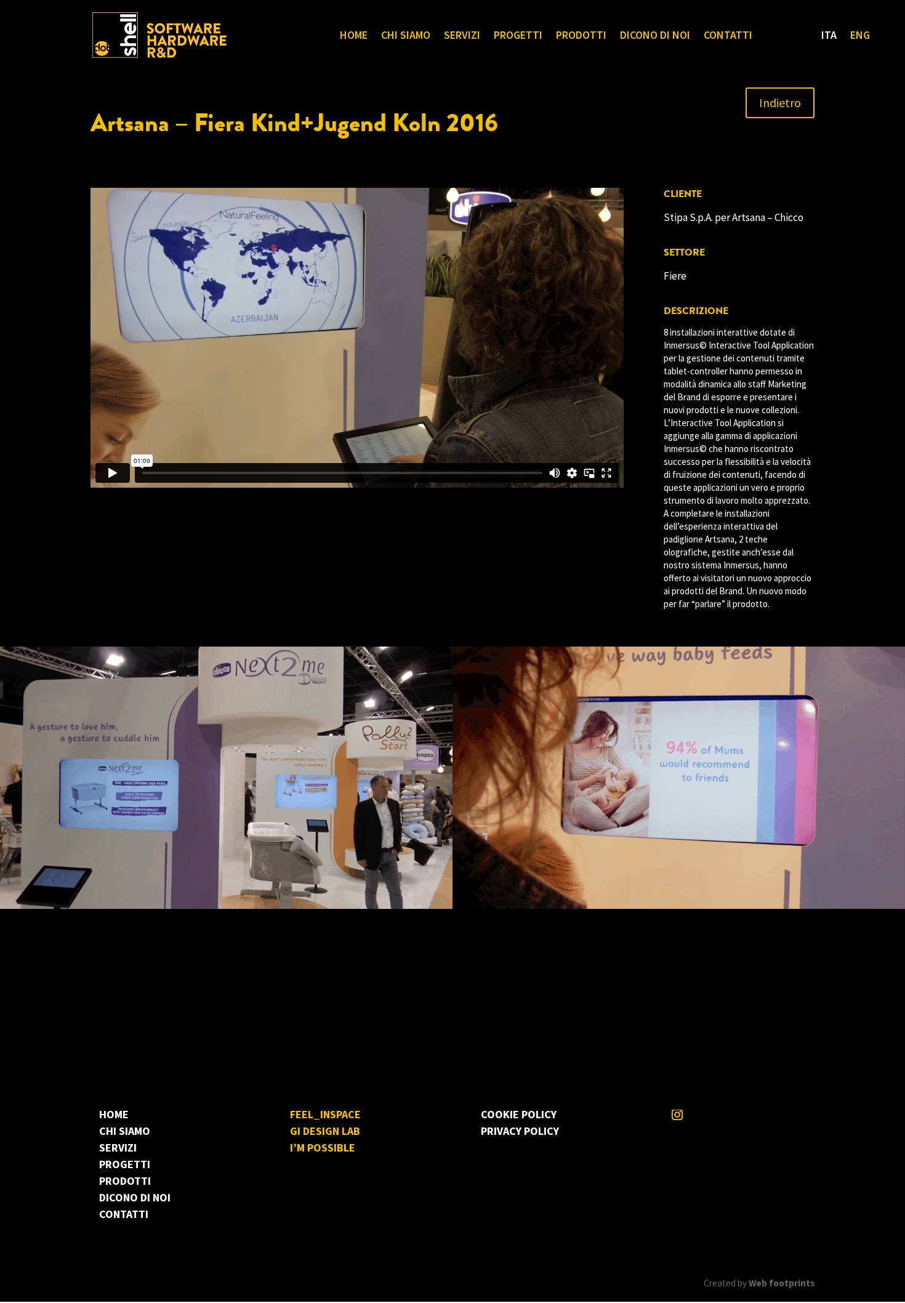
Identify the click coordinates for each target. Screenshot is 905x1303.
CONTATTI (728, 36)
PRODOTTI (581, 36)
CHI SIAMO (405, 36)
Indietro (780, 102)
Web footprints (781, 1283)
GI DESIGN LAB (325, 1131)
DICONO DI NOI (655, 36)
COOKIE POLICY (519, 1114)
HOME (354, 36)
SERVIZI (462, 36)
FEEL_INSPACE (325, 1114)
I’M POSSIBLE (322, 1147)
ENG (860, 36)
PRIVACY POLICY (520, 1131)
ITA (829, 36)
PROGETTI (518, 36)
